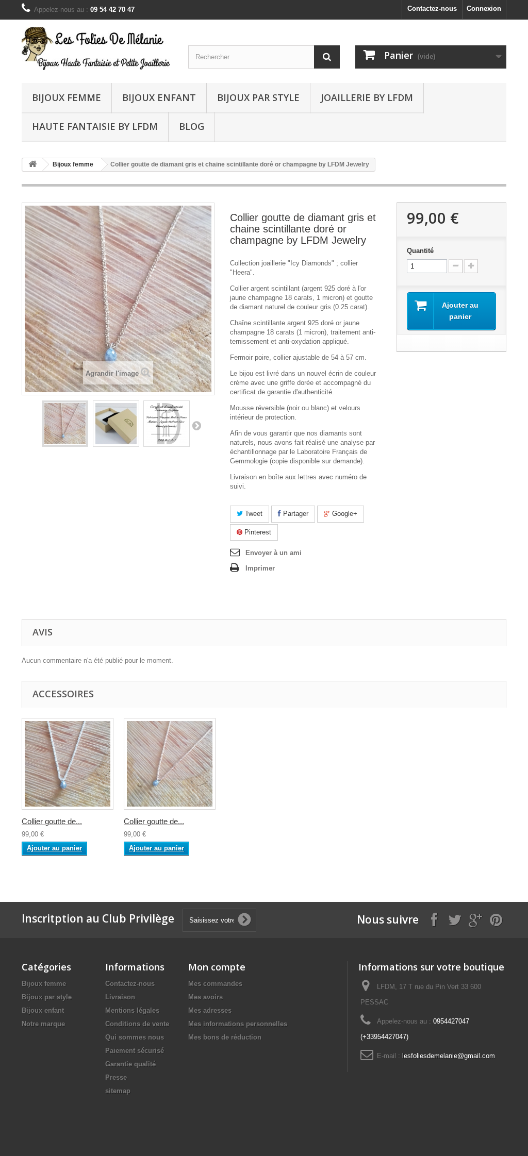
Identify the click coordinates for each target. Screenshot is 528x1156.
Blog (191, 126)
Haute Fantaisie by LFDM (95, 126)
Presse (116, 1077)
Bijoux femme (66, 97)
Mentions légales (132, 1010)
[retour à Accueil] (32, 164)
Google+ (343, 513)
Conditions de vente (137, 1024)
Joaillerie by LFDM (367, 97)
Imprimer (260, 568)
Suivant (196, 425)
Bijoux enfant (159, 97)
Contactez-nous (432, 8)
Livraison (120, 997)
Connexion (484, 8)
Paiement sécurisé (134, 1050)
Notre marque (43, 1024)
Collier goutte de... (52, 821)
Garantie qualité (130, 1064)
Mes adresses (210, 1010)
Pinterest (256, 532)
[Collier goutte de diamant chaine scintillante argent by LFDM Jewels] (67, 764)
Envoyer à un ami (273, 553)
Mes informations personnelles (237, 1024)
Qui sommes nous (134, 1037)
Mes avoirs (205, 997)
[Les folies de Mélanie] (97, 48)
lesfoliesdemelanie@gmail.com (448, 1056)
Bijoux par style (258, 97)
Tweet (252, 513)
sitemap (117, 1091)
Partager (294, 513)
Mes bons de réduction (224, 1037)
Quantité (420, 251)
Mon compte (216, 967)
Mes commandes (215, 983)
